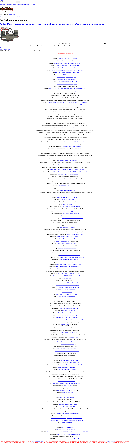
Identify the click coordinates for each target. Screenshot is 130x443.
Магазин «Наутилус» (73, 415)
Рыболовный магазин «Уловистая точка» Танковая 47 (68, 266)
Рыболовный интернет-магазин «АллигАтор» (67, 197)
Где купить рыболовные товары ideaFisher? (10, 16)
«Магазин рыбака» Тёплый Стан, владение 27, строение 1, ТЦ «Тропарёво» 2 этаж (67, 88)
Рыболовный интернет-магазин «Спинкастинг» (67, 79)
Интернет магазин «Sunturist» (68, 406)
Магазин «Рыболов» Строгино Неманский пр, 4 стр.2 (67, 90)
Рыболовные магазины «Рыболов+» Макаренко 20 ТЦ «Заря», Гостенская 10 (67, 169)
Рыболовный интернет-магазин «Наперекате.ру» (68, 174)
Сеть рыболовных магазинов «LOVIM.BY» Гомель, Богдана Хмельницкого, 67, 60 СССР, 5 (68, 431)
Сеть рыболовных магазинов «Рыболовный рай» (67, 287)
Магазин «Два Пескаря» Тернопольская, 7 (66, 289)
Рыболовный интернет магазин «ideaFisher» (67, 58)
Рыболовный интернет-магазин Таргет (68, 404)
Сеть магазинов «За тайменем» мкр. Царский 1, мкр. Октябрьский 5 (66, 418)
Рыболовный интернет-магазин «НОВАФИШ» (67, 81)
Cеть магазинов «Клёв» (73, 337)
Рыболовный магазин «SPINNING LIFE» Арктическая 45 (66, 275)
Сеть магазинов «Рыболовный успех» (66, 394)
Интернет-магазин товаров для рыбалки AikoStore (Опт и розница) (67, 70)
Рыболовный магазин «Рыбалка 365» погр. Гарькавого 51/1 (69, 319)
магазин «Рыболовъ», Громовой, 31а (67, 369)
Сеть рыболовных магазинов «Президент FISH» (67, 348)
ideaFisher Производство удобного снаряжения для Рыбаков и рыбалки (17, 4)
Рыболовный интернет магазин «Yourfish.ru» (67, 67)
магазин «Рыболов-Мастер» (67, 344)
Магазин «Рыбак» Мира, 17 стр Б (67, 190)
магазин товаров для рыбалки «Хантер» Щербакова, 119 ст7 (67, 383)
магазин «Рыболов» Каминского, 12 (66, 381)
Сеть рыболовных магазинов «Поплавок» (68, 308)
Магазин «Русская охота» (68, 392)
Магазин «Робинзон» (67, 292)
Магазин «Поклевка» (66, 278)
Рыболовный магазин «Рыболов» (71, 213)
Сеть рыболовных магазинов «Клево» (71, 206)
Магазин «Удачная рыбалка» (67, 427)
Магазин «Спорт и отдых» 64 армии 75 (68, 185)
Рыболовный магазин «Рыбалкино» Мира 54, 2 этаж (68, 264)
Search (1, 1)
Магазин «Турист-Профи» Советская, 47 (67, 248)
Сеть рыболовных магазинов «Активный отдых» (68, 268)
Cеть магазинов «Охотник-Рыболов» (69, 252)
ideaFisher (7, 49)
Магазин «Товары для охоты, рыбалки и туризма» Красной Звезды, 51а (66, 420)
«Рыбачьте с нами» (65, 324)
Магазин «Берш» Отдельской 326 (75, 234)
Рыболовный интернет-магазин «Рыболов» (67, 60)
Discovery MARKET (67, 204)
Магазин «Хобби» (68, 425)
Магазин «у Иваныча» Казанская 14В (69, 360)
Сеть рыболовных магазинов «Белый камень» (72, 218)
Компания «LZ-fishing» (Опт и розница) (67, 74)
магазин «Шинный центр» (68, 310)
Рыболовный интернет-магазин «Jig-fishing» (67, 77)
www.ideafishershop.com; (37, 441)
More (2, 47)
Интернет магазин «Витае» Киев (72, 438)
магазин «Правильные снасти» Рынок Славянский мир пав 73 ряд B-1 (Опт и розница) (67, 102)
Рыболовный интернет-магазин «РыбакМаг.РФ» (67, 194)
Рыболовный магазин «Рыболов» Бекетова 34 (69, 255)
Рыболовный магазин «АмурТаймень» (72, 146)
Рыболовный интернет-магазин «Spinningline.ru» (72, 257)
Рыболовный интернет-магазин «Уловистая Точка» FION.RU (67, 63)
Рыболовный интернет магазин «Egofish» (67, 84)
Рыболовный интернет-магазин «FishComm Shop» (67, 65)
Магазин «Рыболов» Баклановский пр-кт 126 (68, 273)
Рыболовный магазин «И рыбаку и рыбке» (67, 312)
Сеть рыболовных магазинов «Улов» (73, 158)
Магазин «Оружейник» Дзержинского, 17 (66, 296)
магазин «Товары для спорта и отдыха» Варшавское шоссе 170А (67, 104)
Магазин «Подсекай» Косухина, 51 (67, 238)
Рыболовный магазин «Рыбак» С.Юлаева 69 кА (67, 317)
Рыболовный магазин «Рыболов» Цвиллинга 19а (67, 282)
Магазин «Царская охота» (67, 422)
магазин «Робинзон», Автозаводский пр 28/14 (72, 364)
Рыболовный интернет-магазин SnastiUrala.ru (66, 294)
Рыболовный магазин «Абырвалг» (69, 199)
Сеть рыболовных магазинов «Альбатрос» (67, 215)
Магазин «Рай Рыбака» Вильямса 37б (66, 299)
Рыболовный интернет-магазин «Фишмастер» (66, 315)
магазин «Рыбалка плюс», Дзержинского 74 (67, 367)
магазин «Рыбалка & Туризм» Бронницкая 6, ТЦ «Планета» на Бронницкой (71, 141)
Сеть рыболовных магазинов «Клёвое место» (67, 243)
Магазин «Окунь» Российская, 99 (67, 227)
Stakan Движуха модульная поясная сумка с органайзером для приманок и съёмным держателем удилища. (52, 24)
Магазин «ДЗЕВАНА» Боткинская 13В (66, 429)
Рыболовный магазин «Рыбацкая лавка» (67, 164)
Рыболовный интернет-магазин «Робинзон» (68, 259)
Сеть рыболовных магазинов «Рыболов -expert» (67, 285)
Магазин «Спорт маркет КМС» (62, 241)
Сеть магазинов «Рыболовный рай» (66, 397)
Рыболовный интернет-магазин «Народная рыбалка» (67, 211)
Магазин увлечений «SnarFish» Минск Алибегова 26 (68, 434)
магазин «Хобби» (67, 385)
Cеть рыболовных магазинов (72, 362)
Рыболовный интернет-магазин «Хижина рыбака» (67, 341)
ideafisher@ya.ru (11, 14)
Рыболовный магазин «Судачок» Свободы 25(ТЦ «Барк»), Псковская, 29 (70, 171)
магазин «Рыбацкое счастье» (64, 390)
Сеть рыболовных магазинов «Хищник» (67, 160)
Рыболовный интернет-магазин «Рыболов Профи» (67, 351)
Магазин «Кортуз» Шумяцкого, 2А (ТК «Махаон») (68, 236)
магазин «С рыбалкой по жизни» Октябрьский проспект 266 (71, 127)
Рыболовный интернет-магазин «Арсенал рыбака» (67, 72)
